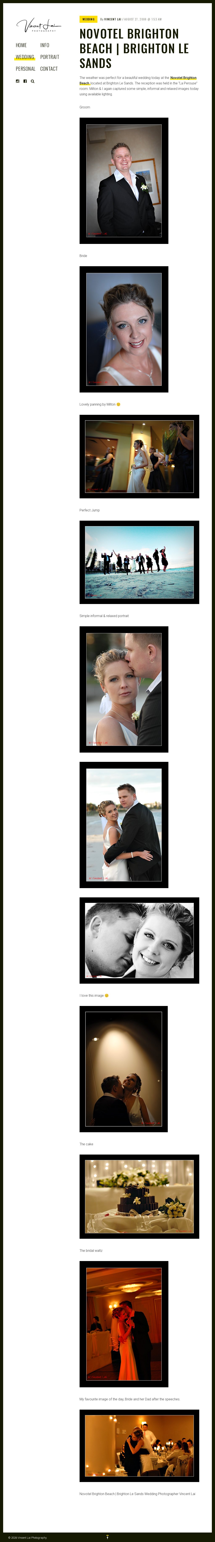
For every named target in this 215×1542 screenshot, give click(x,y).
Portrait (49, 56)
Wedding (25, 56)
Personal (25, 68)
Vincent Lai (112, 19)
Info (44, 45)
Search (32, 81)
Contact (49, 68)
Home (21, 45)
